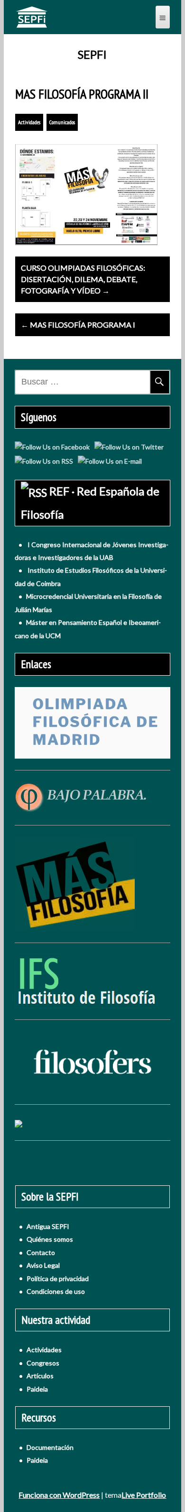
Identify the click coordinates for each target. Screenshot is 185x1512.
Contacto (41, 1252)
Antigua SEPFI (48, 1226)
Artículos (40, 1376)
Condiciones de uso (56, 1291)
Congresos (43, 1363)
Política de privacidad (58, 1278)
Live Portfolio (143, 1494)
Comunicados (62, 122)
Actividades (29, 122)
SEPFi (92, 54)
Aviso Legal (43, 1265)
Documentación (50, 1447)
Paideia (37, 1389)
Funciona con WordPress (59, 1494)
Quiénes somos (50, 1239)
